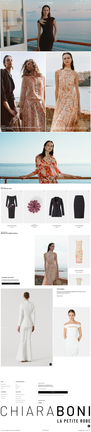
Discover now (60, 296)
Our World (3, 398)
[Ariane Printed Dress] (12, 206)
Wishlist (85, 3)
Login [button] (81, 3)
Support (81, 0)
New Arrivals (3, 384)
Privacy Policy (18, 396)
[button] (7, 1)
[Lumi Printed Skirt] (79, 206)
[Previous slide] (88, 188)
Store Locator (87, 0)
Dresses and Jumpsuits (5, 386)
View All (2, 388)
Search (77, 3)
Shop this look (11, 283)
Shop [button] (2, 3)
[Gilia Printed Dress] (79, 251)
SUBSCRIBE (53, 392)
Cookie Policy (18, 398)
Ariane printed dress (11, 226)
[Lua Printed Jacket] (57, 206)
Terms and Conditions (20, 394)
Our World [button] (6, 3)
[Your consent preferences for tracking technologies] (89, 430)
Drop (12, 430)
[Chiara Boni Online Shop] (45, 3)
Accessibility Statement (20, 400)
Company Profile (4, 394)
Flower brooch (34, 226)
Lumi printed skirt (79, 226)
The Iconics (4, 327)
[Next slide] (89, 188)
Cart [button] (89, 3)
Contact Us (18, 386)
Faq (16, 384)
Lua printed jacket (57, 226)
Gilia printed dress (79, 270)
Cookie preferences (20, 402)
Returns (17, 388)
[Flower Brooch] (34, 206)
